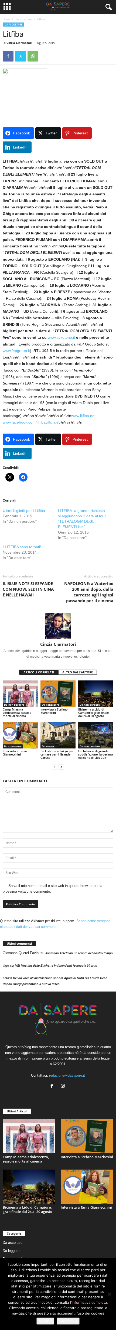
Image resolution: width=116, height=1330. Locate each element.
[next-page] (61, 767)
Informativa (68, 1321)
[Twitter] (20, 56)
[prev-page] (54, 767)
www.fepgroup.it (16, 350)
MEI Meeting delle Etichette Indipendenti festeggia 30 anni (56, 965)
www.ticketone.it (61, 337)
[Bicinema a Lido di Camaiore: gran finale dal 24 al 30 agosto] (95, 693)
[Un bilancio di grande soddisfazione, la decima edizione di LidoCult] (95, 735)
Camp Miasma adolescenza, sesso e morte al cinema (17, 712)
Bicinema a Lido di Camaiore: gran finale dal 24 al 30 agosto (93, 712)
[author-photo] (58, 626)
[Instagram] (64, 1086)
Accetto (45, 1321)
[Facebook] (8, 56)
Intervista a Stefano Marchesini (54, 711)
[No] (109, 1294)
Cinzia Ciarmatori (19, 43)
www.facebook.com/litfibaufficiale (31, 422)
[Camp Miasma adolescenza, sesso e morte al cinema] (20, 693)
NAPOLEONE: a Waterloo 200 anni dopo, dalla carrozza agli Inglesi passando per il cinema (88, 592)
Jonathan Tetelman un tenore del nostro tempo (79, 953)
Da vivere (48, 746)
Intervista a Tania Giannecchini (15, 752)
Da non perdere (14, 704)
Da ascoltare (23, 19)
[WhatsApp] (33, 56)
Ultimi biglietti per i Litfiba (24, 510)
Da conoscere (50, 704)
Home (6, 19)
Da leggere (11, 1251)
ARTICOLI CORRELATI (38, 672)
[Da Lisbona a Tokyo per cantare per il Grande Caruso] (58, 735)
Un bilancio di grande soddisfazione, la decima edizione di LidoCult (95, 754)
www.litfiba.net (83, 416)
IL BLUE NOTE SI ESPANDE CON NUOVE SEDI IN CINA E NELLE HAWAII (28, 589)
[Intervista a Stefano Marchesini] (58, 693)
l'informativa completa (88, 1302)
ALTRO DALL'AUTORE (77, 672)
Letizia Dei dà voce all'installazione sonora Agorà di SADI (43, 978)
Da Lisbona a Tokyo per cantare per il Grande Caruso (57, 754)
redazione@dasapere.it (67, 1075)
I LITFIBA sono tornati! (22, 547)
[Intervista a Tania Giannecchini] (20, 735)
